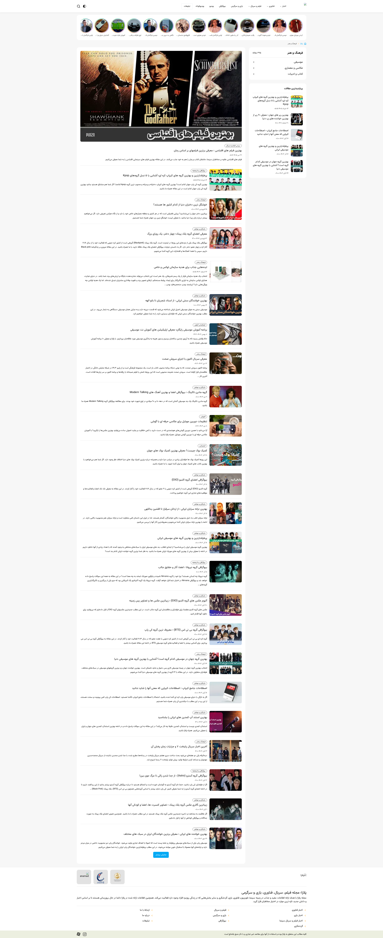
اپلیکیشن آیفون (199, 325)
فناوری (271, 6)
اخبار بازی (298, 915)
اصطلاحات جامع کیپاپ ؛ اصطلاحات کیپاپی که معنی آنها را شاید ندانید (271, 132)
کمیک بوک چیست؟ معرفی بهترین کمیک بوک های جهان (177, 451)
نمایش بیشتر (161, 854)
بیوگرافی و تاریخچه (198, 170)
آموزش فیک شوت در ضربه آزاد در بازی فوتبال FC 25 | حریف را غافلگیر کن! (118, 35)
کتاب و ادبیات (295, 74)
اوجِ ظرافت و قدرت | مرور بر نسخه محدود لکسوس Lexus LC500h (134, 35)
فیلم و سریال (256, 6)
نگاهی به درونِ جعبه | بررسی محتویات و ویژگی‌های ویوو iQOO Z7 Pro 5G (167, 35)
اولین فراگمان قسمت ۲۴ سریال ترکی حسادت (86, 35)
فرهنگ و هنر (292, 43)
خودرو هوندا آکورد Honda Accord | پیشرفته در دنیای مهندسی (263, 35)
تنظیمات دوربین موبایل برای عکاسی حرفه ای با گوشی (179, 421)
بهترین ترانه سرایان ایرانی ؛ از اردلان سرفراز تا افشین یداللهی (175, 509)
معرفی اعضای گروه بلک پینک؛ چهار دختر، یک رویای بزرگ (177, 234)
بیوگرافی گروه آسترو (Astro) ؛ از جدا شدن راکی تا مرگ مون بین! (173, 776)
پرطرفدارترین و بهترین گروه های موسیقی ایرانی (273, 148)
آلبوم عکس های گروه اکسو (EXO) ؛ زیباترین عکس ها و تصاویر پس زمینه (168, 601)
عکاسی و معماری (294, 68)
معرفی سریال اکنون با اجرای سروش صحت (184, 359)
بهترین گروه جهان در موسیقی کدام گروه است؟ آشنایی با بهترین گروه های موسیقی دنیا (270, 165)
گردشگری (298, 926)
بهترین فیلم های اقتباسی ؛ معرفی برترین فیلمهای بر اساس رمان (208, 151)
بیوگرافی (222, 6)
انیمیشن (202, 446)
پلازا (301, 43)
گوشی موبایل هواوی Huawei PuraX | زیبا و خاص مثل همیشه (296, 35)
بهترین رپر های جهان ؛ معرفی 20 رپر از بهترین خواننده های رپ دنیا (270, 117)
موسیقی (298, 62)
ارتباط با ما (145, 910)
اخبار (284, 6)
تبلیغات (187, 6)
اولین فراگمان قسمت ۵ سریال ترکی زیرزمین (215, 35)
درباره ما (146, 915)
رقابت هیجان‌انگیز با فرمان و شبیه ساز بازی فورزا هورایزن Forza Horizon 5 (247, 35)
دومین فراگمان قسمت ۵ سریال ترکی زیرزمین (280, 35)
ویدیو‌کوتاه (200, 6)
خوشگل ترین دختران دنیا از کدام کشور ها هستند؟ (180, 205)
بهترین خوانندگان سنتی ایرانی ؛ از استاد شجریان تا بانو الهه (176, 301)
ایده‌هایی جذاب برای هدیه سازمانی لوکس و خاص (180, 267)
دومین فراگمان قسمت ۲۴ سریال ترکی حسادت (150, 35)
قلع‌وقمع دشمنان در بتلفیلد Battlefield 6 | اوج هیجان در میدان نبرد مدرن (183, 35)
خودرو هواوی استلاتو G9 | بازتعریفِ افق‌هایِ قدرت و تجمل (199, 35)
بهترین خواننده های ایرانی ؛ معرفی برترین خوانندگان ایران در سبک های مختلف (165, 834)
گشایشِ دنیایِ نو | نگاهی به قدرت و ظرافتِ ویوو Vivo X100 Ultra (102, 35)
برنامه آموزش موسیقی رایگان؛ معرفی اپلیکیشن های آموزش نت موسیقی (168, 330)
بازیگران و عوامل (199, 229)
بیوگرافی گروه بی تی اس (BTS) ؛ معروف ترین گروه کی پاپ (176, 630)
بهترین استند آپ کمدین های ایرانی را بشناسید (182, 717)
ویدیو (211, 6)
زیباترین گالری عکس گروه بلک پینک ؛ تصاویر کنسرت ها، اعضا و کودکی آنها (167, 805)
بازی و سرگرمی (237, 6)
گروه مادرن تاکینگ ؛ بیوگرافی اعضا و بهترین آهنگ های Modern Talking (168, 392)
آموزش (203, 416)
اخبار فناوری (297, 910)
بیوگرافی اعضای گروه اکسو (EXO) (189, 480)
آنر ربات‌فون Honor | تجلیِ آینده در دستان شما (231, 35)
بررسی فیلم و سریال (233, 146)
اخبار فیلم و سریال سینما (291, 921)
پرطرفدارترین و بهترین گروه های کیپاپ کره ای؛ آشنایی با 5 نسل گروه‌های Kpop (270, 100)
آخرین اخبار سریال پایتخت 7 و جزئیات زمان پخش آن (179, 747)
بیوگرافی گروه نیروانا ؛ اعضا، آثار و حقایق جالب (182, 567)
